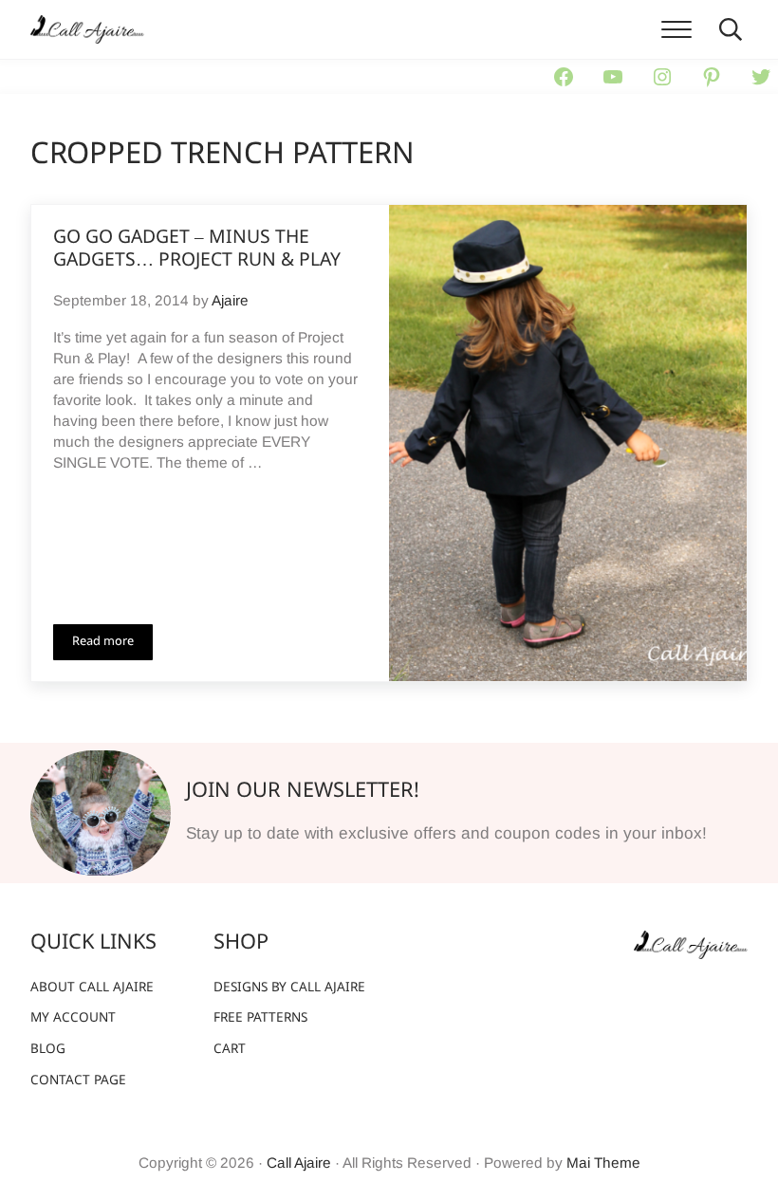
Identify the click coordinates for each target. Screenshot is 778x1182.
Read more (112, 645)
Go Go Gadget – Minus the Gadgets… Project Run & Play (197, 250)
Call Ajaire (299, 1162)
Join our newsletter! (302, 791)
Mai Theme (603, 1162)
